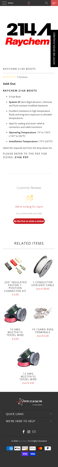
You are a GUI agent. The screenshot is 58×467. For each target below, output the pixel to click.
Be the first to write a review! (29, 221)
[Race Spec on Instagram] (29, 432)
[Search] (47, 3)
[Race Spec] (29, 3)
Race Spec (22, 441)
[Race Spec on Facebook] (23, 432)
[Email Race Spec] (34, 432)
